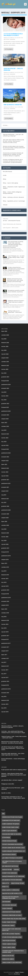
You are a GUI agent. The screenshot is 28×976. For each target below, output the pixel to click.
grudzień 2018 (5, 590)
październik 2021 (5, 483)
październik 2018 (5, 597)
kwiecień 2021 (5, 498)
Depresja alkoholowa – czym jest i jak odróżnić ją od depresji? (13, 135)
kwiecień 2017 (5, 666)
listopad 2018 (5, 593)
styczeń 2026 (4, 354)
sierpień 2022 (4, 460)
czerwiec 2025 (5, 361)
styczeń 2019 (4, 586)
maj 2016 (3, 696)
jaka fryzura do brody (9, 854)
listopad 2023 (5, 407)
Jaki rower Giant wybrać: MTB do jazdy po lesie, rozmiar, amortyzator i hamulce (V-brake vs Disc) (13, 141)
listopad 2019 (5, 552)
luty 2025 (3, 373)
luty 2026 (3, 350)
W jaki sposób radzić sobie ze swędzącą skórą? (14, 769)
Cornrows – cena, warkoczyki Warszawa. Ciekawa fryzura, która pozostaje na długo (13, 731)
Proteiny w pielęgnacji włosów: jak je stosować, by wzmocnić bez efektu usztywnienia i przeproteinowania (13, 161)
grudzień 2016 (5, 681)
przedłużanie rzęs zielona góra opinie (13, 918)
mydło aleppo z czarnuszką (10, 890)
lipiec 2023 (4, 422)
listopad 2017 (5, 639)
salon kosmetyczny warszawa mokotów (11, 929)
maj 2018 (3, 616)
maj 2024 (3, 392)
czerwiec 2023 (5, 426)
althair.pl (12, 37)
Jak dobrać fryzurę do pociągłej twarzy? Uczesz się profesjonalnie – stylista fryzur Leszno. (12, 748)
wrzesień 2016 (5, 692)
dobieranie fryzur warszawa (11, 820)
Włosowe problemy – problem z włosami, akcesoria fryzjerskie (12, 726)
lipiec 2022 (4, 464)
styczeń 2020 (4, 544)
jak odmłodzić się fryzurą (10, 866)
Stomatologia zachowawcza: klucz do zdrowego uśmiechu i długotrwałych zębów (13, 797)
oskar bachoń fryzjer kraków (11, 912)
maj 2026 (3, 339)
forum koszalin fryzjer (9, 841)
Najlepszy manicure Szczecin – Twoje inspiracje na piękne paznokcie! (14, 302)
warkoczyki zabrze (8, 959)
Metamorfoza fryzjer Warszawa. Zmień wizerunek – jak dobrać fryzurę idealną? (12, 742)
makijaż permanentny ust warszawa (13, 876)
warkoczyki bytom (8, 955)
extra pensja (6, 837)
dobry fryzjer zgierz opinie (10, 827)
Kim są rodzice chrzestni (13, 104)
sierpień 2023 (4, 418)
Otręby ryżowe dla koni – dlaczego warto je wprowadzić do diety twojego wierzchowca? (13, 269)
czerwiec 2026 (5, 335)
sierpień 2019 (4, 559)
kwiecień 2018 (5, 620)
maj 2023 (3, 430)
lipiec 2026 (4, 331)
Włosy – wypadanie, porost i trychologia (14, 201)
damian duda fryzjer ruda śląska (12, 817)
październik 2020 (5, 510)
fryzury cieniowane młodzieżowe (12, 844)
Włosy (4, 179)
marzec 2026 (4, 346)
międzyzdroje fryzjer (17, 883)
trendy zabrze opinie (8, 947)
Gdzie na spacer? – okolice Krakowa (13, 69)
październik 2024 (5, 384)
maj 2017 (3, 662)
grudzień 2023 (5, 403)
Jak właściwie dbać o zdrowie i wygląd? (11, 780)
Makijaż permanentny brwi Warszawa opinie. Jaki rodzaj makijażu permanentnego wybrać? (13, 281)
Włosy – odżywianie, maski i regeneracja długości (14, 187)
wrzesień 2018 (5, 601)
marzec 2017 (4, 670)
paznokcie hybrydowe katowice (11, 915)
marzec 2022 (4, 472)
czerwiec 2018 (5, 613)
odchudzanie (6, 901)
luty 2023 (3, 441)
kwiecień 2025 (5, 365)
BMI (3, 813)
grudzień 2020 (5, 506)
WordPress (17, 974)
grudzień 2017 (5, 635)
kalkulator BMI (7, 869)
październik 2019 (5, 555)
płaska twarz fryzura (9, 922)
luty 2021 (3, 502)
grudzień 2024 (5, 377)
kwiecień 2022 (5, 468)
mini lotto (5, 883)
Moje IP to (5, 886)
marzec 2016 (4, 704)
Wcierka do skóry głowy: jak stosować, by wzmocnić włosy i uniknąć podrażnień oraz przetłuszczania (14, 148)
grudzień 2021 (5, 479)
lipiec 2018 (4, 609)
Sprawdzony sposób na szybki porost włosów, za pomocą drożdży (13, 292)
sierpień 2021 (4, 491)
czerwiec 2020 (5, 525)
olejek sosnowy (7, 908)
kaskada (16, 869)
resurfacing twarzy (8, 925)
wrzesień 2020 (5, 514)
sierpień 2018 (4, 605)
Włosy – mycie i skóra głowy (10, 183)
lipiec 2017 (4, 654)
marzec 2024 (4, 396)
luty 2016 (3, 708)
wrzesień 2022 (5, 457)
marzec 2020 (4, 536)
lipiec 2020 (4, 521)
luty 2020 (3, 540)
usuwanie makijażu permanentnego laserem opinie (13, 951)
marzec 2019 (4, 578)
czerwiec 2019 (5, 567)
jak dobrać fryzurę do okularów (12, 858)
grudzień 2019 (5, 548)
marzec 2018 (4, 624)
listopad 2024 (5, 380)
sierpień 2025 (4, 358)
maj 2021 (3, 495)
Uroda (4, 175)
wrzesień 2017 (5, 647)
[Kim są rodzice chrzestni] (14, 95)
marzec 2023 (4, 438)
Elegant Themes (19, 972)
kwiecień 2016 (5, 700)
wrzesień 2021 (5, 487)
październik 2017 (5, 643)
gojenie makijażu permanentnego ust (13, 851)
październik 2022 (5, 453)
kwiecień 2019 (5, 574)
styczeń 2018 (4, 632)
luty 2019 (3, 582)
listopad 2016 (5, 685)
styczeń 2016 (4, 711)
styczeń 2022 (4, 476)
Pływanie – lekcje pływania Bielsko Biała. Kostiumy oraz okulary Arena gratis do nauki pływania (13, 775)
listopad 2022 (5, 449)
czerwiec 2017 (5, 658)
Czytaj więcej (9, 49)
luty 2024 (3, 399)
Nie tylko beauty (7, 171)
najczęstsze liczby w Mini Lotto (12, 893)
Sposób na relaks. (6, 793)
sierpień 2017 (4, 651)
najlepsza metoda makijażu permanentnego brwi (10, 897)
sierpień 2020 (4, 517)
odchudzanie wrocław (9, 905)
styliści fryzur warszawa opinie (12, 937)
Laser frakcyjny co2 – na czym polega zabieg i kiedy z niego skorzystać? (13, 257)
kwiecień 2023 (5, 434)
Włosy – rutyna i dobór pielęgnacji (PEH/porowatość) (12, 192)
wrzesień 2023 (5, 415)
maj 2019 (3, 571)
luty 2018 (3, 628)
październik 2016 (5, 689)
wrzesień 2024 (5, 388)
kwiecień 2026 (5, 342)
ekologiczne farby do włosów (11, 834)
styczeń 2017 (4, 677)
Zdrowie (5, 204)
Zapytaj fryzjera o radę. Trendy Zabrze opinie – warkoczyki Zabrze (13, 737)
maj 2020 (3, 529)
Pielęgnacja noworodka (7, 784)
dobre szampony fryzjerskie (10, 824)
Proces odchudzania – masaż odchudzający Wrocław (13, 759)
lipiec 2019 (4, 563)
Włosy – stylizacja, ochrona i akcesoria (13, 197)
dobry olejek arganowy (9, 830)
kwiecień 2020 (5, 533)
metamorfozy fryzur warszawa (12, 879)
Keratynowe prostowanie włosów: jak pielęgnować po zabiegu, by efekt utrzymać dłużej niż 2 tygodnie (13, 154)
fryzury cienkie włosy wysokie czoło (13, 847)
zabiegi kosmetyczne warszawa (11, 962)
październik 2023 (5, 411)
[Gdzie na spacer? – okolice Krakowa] (14, 60)
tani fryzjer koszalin (8, 940)
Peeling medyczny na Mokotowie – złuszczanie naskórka (12, 312)
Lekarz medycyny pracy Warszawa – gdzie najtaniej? (12, 788)
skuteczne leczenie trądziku (11, 933)
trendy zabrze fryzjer (9, 944)
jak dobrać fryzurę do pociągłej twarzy (12, 862)
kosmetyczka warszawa (9, 873)
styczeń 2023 (4, 445)
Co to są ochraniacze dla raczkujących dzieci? (13, 34)
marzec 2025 (4, 369)
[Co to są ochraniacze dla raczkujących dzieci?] (14, 24)
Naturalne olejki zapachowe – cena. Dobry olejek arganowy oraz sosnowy (12, 754)
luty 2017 (3, 673)
